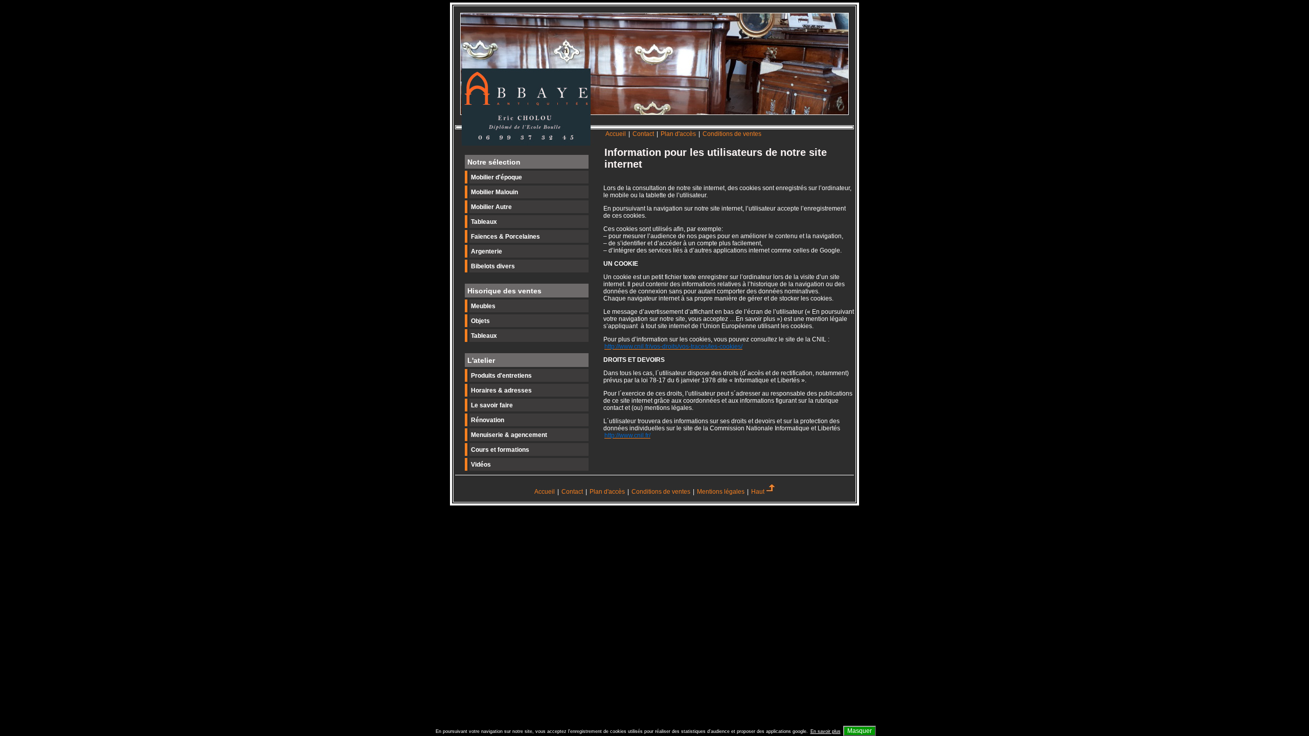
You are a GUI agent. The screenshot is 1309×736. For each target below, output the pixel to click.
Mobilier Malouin (494, 192)
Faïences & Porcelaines (505, 236)
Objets (480, 321)
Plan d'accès (678, 133)
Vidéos (481, 464)
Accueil (615, 133)
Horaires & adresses (501, 390)
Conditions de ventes (732, 133)
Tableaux (484, 221)
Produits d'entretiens (501, 375)
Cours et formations (500, 449)
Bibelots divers (493, 266)
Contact (644, 133)
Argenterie (486, 251)
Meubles (483, 306)
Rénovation (487, 420)
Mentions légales (720, 491)
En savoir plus (825, 731)
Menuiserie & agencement (509, 435)
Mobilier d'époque (496, 177)
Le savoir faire (492, 405)
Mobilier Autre (491, 207)
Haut (757, 491)
